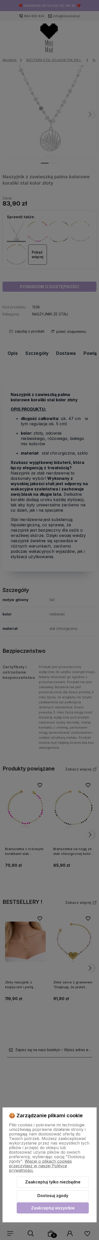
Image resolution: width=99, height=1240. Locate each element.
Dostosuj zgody (52, 1195)
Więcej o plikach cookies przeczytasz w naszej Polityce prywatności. (40, 1166)
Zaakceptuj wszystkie (53, 1207)
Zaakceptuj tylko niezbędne (52, 1181)
